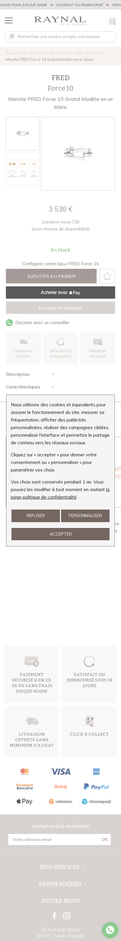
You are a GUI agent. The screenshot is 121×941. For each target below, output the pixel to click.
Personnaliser (85, 515)
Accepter (61, 534)
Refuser (36, 515)
